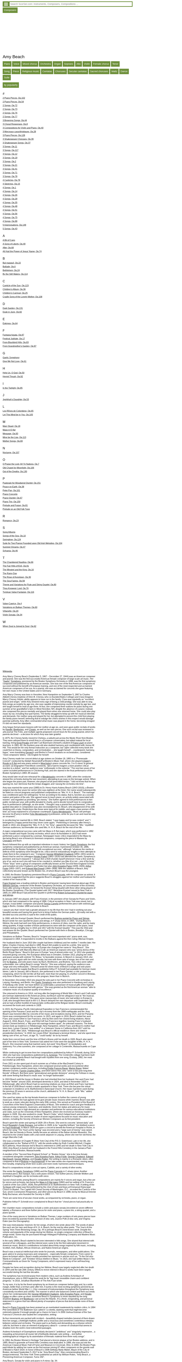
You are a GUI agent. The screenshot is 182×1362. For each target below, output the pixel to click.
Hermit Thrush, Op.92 (13, 376)
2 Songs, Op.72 (10, 105)
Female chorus (101, 64)
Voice (16, 64)
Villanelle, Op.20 (10, 611)
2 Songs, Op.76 (10, 113)
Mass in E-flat (9, 430)
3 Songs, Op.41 (10, 169)
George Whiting (21, 1159)
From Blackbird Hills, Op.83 (16, 342)
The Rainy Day (10, 573)
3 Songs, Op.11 (10, 146)
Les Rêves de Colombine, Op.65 (18, 411)
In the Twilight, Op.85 (13, 388)
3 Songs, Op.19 (10, 158)
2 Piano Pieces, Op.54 (13, 102)
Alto (78, 64)
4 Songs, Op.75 (10, 217)
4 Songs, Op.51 (10, 210)
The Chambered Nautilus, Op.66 (18, 562)
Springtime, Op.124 (12, 539)
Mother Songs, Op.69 (13, 441)
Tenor (115, 64)
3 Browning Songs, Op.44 (15, 120)
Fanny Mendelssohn (61, 812)
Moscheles (46, 763)
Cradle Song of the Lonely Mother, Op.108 (22, 297)
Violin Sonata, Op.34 (12, 615)
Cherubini (7, 841)
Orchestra (45, 64)
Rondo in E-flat (10, 763)
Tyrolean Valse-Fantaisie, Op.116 (18, 592)
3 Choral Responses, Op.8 (15, 124)
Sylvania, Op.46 (10, 551)
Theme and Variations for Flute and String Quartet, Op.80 (29, 584)
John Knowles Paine (62, 866)
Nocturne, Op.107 (11, 452)
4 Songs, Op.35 (10, 202)
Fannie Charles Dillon (30, 1071)
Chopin (32, 729)
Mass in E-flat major (48, 1182)
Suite (6, 77)
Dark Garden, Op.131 (13, 308)
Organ (57, 64)
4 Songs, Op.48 (10, 206)
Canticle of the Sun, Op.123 (16, 285)
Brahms (13, 962)
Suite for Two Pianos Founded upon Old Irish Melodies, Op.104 (32, 543)
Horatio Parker (40, 856)
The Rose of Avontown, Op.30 (17, 577)
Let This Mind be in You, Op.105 (18, 415)
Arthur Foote (61, 1156)
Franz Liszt (78, 743)
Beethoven (18, 729)
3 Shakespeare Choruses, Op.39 (18, 139)
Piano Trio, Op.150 (11, 502)
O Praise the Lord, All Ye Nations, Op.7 (21, 464)
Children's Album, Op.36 (14, 289)
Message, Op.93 (10, 433)
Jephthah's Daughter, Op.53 (16, 399)
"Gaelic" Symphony (12, 681)
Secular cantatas (78, 71)
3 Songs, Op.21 (10, 165)
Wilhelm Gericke (10, 885)
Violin (87, 64)
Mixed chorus (30, 64)
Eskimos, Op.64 (10, 323)
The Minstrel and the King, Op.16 (18, 570)
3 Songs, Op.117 (10, 150)
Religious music (30, 71)
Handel (8, 729)
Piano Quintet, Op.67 (12, 498)
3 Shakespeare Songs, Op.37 (17, 143)
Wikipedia (7, 671)
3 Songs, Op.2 (9, 161)
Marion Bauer (75, 1068)
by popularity (11, 85)
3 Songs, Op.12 (10, 154)
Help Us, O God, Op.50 (13, 373)
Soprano (68, 64)
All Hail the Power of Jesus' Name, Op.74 (22, 251)
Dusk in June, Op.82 (12, 312)
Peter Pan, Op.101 (11, 490)
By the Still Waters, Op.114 (15, 274)
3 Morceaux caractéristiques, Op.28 (19, 131)
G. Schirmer (51, 1055)
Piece (16, 71)
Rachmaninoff (38, 1161)
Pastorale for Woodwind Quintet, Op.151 (22, 483)
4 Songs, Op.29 (10, 199)
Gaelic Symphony (11, 357)
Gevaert (29, 752)
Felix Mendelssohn (39, 814)
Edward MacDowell (35, 868)
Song (7, 71)
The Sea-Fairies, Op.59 (14, 581)
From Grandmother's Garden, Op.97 (19, 346)
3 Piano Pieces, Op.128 (14, 135)
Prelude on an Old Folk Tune (16, 509)
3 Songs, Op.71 (10, 173)
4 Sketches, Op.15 (11, 184)
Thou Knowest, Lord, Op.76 (16, 588)
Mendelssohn (48, 777)
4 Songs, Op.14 (10, 191)
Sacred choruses (99, 71)
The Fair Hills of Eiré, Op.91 (16, 566)
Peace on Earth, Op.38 (13, 487)
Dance (124, 71)
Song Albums (9, 532)
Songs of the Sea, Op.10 (14, 536)
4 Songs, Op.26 (10, 195)
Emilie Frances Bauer (57, 1068)
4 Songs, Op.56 (10, 214)
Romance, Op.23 (11, 520)
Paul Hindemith (12, 1127)
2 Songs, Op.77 (10, 117)
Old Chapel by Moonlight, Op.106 (18, 468)
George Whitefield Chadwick (59, 854)
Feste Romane (26, 1125)
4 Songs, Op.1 (9, 187)
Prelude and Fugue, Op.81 (15, 505)
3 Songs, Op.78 (10, 176)
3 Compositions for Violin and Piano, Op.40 (23, 128)
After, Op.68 (8, 248)
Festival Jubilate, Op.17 (14, 338)
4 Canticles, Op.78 (11, 180)
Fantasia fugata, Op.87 (13, 335)
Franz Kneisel (9, 883)
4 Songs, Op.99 (10, 221)
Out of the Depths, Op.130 (15, 471)
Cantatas (47, 71)
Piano (7, 64)
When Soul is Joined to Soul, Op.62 (19, 626)
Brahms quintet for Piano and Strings (72, 918)
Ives (76, 1284)
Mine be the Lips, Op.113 (14, 437)
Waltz (114, 71)
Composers (10, 10)
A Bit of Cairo (9, 240)
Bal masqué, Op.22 (12, 263)
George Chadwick (76, 1156)
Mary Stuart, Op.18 (11, 426)
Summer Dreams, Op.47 (14, 547)
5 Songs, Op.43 (10, 229)
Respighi (13, 1125)
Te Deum (7, 1187)
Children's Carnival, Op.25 (15, 293)
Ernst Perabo (23, 743)
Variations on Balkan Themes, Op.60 (20, 607)
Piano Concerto (10, 494)
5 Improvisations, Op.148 (14, 225)
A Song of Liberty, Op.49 (14, 244)
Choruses (60, 71)
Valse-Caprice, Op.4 (12, 603)
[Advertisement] (68, 34)
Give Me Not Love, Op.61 (14, 361)
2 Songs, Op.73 (10, 109)
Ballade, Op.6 (9, 266)
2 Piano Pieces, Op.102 (14, 98)
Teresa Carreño (51, 904)
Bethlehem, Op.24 (11, 270)
